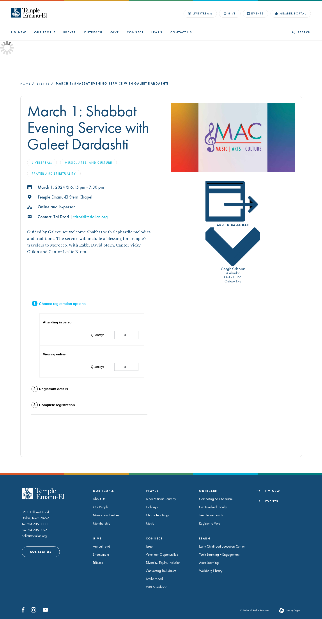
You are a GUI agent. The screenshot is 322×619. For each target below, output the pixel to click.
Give (232, 13)
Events (257, 13)
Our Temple (44, 32)
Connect (135, 32)
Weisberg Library (210, 570)
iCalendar (233, 273)
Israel (149, 546)
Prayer (69, 32)
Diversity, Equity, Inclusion (163, 562)
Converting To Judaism (161, 570)
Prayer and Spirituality (54, 174)
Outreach (93, 32)
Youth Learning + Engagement (219, 554)
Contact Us (181, 32)
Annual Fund (101, 546)
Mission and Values (106, 515)
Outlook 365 (233, 277)
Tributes (98, 562)
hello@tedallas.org (34, 536)
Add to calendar (233, 225)
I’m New (18, 32)
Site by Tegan (293, 610)
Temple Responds (211, 515)
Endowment (101, 554)
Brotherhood (154, 578)
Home (25, 83)
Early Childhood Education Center (222, 546)
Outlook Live (233, 281)
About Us (99, 499)
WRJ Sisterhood (156, 587)
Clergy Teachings (157, 515)
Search (304, 32)
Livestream (202, 13)
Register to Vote (209, 523)
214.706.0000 (37, 524)
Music (150, 523)
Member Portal (293, 13)
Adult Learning (209, 562)
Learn (157, 32)
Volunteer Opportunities (162, 554)
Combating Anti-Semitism (216, 499)
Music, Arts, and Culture (88, 163)
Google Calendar (233, 268)
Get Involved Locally (213, 507)
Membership (101, 523)
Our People (100, 507)
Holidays (152, 507)
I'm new (272, 491)
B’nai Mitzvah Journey (161, 499)
